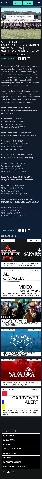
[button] (39, 3)
